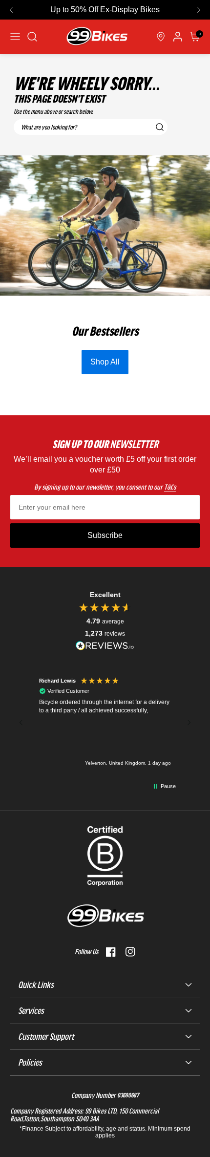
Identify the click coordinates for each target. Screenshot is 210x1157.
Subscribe (105, 535)
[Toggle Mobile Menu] (15, 37)
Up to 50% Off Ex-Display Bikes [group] (105, 9)
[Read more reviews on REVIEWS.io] (105, 645)
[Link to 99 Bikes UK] (96, 36)
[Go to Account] (32, 37)
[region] (105, 723)
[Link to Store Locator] (161, 37)
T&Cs (170, 487)
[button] (11, 10)
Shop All (105, 362)
